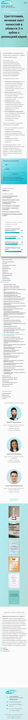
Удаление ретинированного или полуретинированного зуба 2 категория (12, 296)
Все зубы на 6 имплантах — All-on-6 (9, 379)
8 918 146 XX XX (8, 7)
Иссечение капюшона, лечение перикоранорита (14, 316)
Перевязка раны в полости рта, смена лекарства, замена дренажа (14, 304)
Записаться (15, 174)
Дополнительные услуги (7, 384)
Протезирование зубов (7, 275)
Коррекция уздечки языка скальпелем (12, 320)
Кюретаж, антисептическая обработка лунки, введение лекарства (13, 309)
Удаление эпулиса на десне (10, 367)
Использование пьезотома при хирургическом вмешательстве (14, 354)
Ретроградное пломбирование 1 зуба (12, 337)
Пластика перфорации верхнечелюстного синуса (14, 298)
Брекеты (4, 398)
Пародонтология (6, 386)
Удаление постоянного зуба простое (11, 286)
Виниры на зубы (5, 395)
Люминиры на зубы (6, 396)
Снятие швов (6, 318)
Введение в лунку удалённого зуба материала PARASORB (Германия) (14, 361)
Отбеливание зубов (6, 393)
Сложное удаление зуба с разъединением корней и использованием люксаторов (15, 306)
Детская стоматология (7, 273)
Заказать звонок (13, 699)
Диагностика (5, 270)
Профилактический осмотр (8, 261)
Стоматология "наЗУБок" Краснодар (10, 11)
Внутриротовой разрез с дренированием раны (14, 299)
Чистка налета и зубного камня (9, 265)
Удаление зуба (14, 12)
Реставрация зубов (6, 268)
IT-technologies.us (17, 717)
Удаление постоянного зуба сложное (12, 287)
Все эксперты (14, 499)
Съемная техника (6, 278)
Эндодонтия (5, 271)
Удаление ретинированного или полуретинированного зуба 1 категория (12, 293)
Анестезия (4, 263)
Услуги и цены (22, 11)
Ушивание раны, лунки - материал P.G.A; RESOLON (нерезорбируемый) (14, 373)
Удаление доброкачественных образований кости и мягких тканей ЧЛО (15, 345)
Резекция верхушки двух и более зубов (12, 328)
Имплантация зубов (6, 375)
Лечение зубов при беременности (9, 382)
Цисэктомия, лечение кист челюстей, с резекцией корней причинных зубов (14, 330)
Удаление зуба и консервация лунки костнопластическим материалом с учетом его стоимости (14, 341)
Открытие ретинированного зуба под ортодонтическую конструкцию (12, 356)
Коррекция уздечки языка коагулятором (12, 321)
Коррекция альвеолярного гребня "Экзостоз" (13, 338)
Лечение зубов (5, 266)
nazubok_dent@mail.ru (15, 702)
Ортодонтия (4, 277)
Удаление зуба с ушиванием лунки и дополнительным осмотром (11, 351)
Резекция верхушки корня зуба (10, 326)
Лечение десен (5, 381)
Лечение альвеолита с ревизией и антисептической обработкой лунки (15, 324)
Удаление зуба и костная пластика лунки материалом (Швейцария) (12, 348)
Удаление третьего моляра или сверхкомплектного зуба (15, 290)
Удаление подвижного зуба (9, 284)
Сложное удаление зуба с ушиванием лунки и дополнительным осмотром (13, 364)
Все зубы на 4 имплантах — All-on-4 (9, 377)
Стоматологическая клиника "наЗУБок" (6, 2)
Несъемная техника (6, 280)
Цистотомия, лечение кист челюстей (11, 332)
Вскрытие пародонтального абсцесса (12, 301)
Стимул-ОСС (6, 358)
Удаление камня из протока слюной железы (13, 366)
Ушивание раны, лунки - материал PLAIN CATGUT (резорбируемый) (14, 370)
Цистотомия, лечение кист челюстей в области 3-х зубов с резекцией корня (14, 335)
